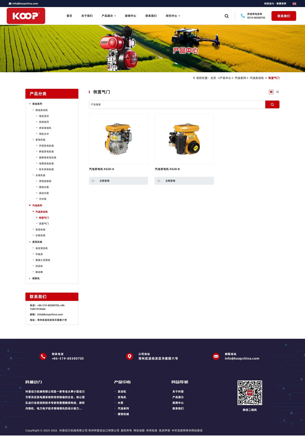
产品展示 (178, 397)
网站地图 (139, 430)
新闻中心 (178, 403)
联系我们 (178, 408)
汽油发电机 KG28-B (167, 169)
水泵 (120, 403)
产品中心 (225, 78)
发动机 (122, 391)
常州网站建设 (194, 430)
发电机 (122, 397)
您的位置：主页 (206, 78)
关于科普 (178, 391)
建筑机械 (123, 414)
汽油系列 (240, 78)
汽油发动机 (257, 78)
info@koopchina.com (50, 314)
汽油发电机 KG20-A (101, 169)
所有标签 (151, 430)
